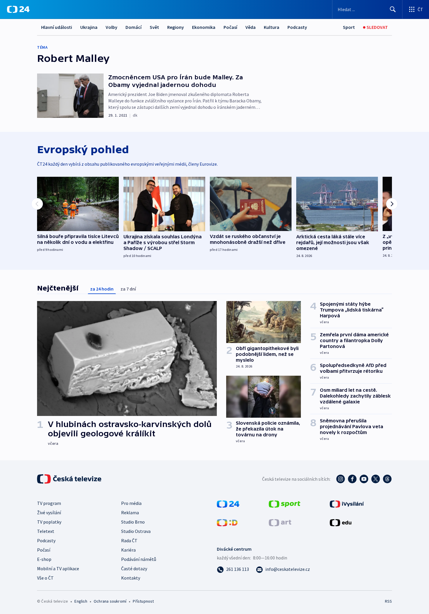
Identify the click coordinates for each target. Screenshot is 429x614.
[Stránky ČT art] (280, 522)
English (80, 601)
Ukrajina (88, 27)
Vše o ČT (45, 578)
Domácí (133, 27)
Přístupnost (143, 601)
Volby (111, 27)
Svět (154, 27)
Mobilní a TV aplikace (58, 568)
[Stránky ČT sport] (284, 503)
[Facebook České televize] (352, 479)
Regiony (175, 27)
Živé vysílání (49, 512)
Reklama (130, 512)
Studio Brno (133, 522)
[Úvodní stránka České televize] (69, 479)
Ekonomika (203, 27)
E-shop (44, 559)
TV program (49, 503)
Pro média (131, 503)
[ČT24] (18, 9)
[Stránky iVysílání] (347, 503)
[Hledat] (392, 9)
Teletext (45, 531)
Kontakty (130, 578)
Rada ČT (129, 540)
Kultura (271, 27)
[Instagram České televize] (340, 479)
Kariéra (128, 550)
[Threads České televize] (387, 479)
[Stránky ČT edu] (340, 522)
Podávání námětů (138, 559)
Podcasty (297, 27)
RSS (388, 601)
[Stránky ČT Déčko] (227, 522)
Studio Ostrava (136, 531)
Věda (250, 27)
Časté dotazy (134, 568)
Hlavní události (56, 27)
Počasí (230, 27)
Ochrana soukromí (110, 601)
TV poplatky (49, 522)
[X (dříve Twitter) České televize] (375, 479)
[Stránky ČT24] (228, 503)
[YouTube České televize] (364, 479)
